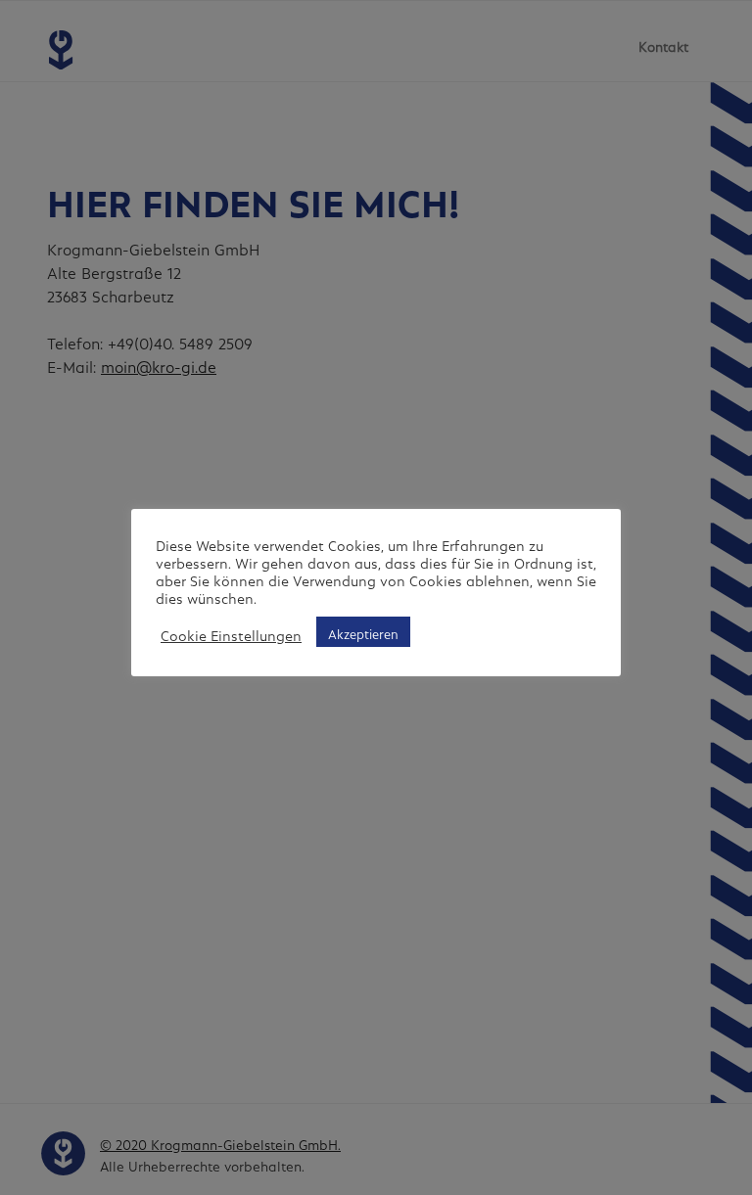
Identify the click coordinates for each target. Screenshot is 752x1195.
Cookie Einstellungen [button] (231, 632)
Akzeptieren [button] (363, 631)
